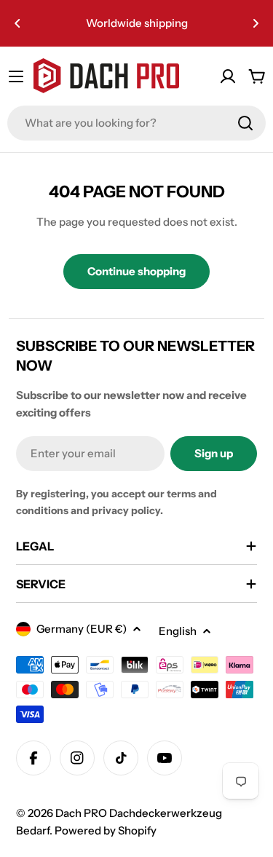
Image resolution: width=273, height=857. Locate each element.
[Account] (228, 76)
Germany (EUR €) (81, 629)
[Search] (245, 123)
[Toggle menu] (16, 76)
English (178, 631)
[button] (17, 23)
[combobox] (136, 123)
